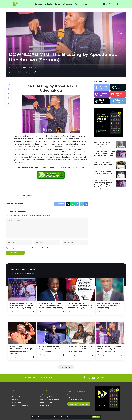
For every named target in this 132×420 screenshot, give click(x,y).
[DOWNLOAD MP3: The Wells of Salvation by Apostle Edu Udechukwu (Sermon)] (110, 333)
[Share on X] (22, 72)
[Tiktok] (102, 101)
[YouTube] (104, 4)
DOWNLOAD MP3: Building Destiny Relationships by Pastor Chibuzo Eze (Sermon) (51, 305)
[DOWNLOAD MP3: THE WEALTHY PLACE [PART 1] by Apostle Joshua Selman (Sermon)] (22, 333)
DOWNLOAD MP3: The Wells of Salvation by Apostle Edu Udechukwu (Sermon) (109, 349)
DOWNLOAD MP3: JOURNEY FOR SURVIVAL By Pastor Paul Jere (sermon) (109, 305)
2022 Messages (28, 195)
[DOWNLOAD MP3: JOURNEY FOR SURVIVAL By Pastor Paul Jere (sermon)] (110, 289)
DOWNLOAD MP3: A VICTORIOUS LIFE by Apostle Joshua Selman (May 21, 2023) (80, 305)
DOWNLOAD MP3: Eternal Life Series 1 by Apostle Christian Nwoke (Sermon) (80, 349)
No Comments (13, 67)
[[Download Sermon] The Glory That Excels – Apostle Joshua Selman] (51, 333)
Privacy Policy (59, 416)
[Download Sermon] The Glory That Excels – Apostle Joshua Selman (50, 349)
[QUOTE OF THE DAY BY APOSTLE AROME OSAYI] (121, 174)
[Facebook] (99, 4)
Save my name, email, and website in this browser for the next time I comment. (33, 248)
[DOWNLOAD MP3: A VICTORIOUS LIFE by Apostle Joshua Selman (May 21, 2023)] (80, 289)
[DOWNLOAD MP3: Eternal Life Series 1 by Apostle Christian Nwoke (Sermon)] (80, 333)
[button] (96, 417)
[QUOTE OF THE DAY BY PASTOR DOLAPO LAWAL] (121, 165)
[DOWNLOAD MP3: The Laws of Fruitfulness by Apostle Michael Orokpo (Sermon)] (121, 154)
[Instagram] (106, 4)
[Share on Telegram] (31, 72)
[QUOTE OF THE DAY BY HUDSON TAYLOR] (121, 144)
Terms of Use (71, 416)
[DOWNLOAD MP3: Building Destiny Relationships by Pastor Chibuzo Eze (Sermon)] (51, 289)
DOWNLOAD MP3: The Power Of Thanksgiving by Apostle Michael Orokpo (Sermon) (21, 305)
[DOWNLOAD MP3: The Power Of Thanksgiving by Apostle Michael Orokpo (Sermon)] (22, 289)
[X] (101, 4)
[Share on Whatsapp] (26, 72)
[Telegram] (109, 4)
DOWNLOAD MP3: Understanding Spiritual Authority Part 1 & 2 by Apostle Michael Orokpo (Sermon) (103, 185)
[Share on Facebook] (18, 72)
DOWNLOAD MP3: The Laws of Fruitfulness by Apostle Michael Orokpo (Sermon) (104, 153)
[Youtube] (118, 94)
